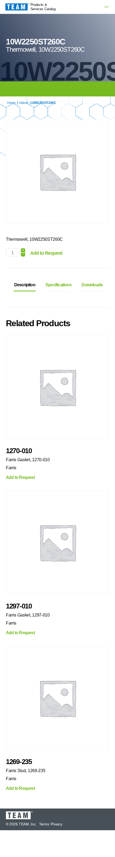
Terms (44, 824)
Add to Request (46, 253)
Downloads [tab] (92, 285)
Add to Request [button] (20, 477)
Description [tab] (24, 285)
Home (11, 103)
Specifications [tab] (58, 285)
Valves (23, 103)
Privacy (56, 824)
